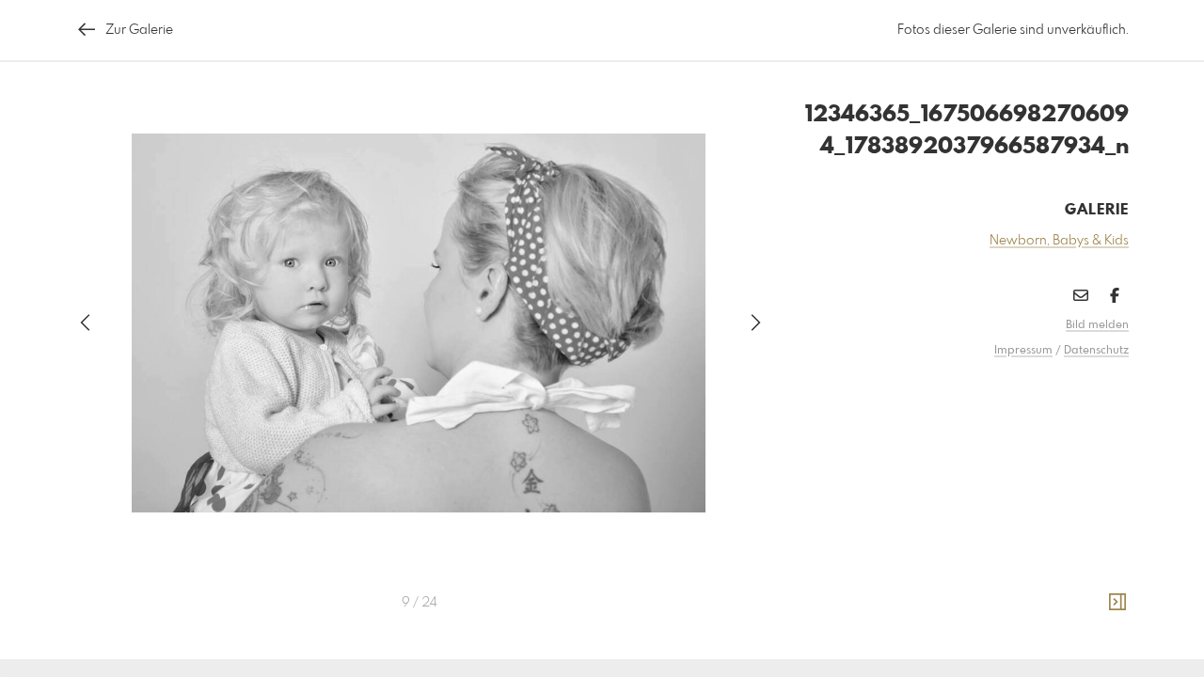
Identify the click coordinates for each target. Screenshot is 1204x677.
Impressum (1023, 350)
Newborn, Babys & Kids (1059, 240)
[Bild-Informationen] (1117, 603)
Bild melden (1097, 325)
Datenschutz (1096, 350)
